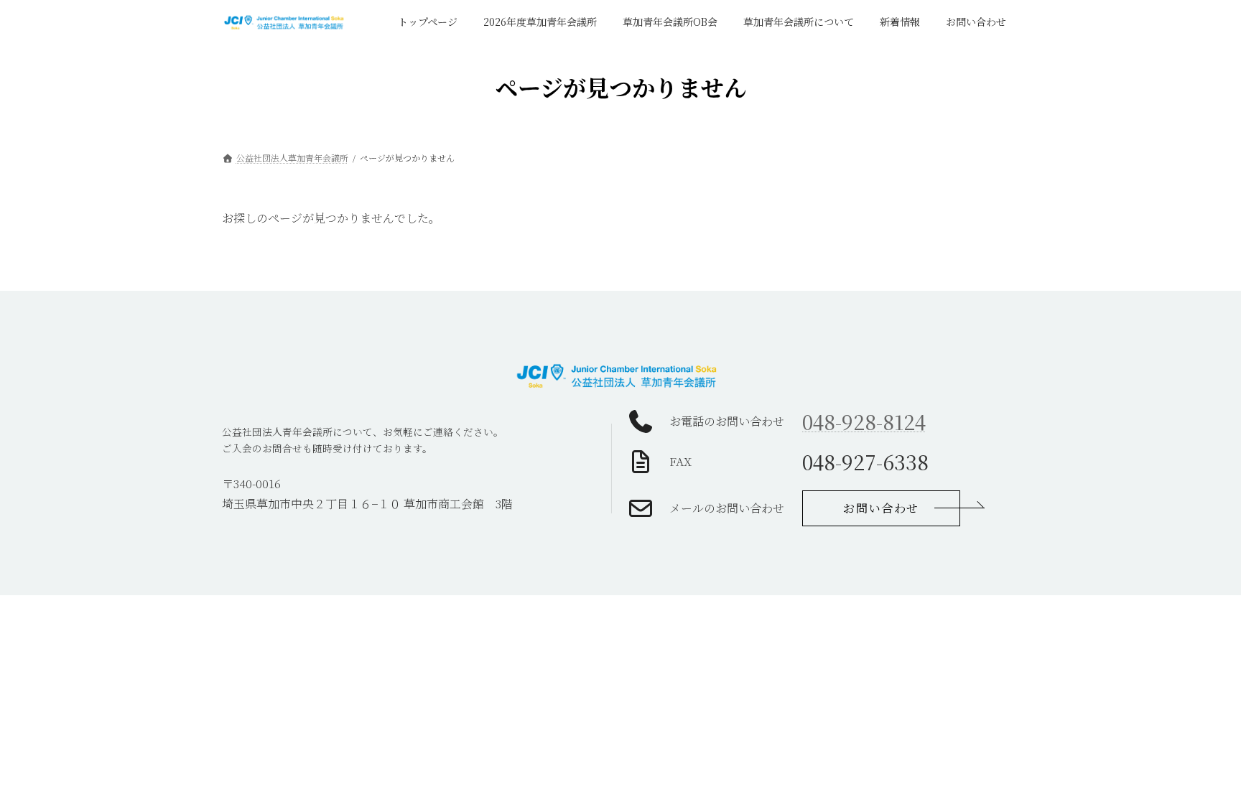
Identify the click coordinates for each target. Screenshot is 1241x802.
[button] (881, 508)
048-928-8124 (864, 421)
